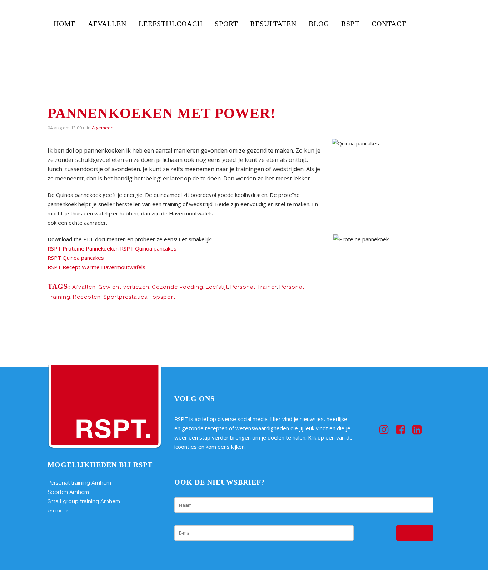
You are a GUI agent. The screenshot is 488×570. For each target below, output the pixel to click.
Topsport (162, 297)
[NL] (425, 46)
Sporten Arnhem (68, 492)
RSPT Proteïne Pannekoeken (83, 248)
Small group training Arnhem (84, 501)
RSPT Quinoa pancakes (148, 248)
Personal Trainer (253, 287)
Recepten (87, 297)
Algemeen (103, 127)
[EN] (420, 19)
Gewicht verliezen (123, 287)
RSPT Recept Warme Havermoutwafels (96, 267)
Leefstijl (217, 287)
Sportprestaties (125, 297)
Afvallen (84, 287)
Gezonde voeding (177, 287)
